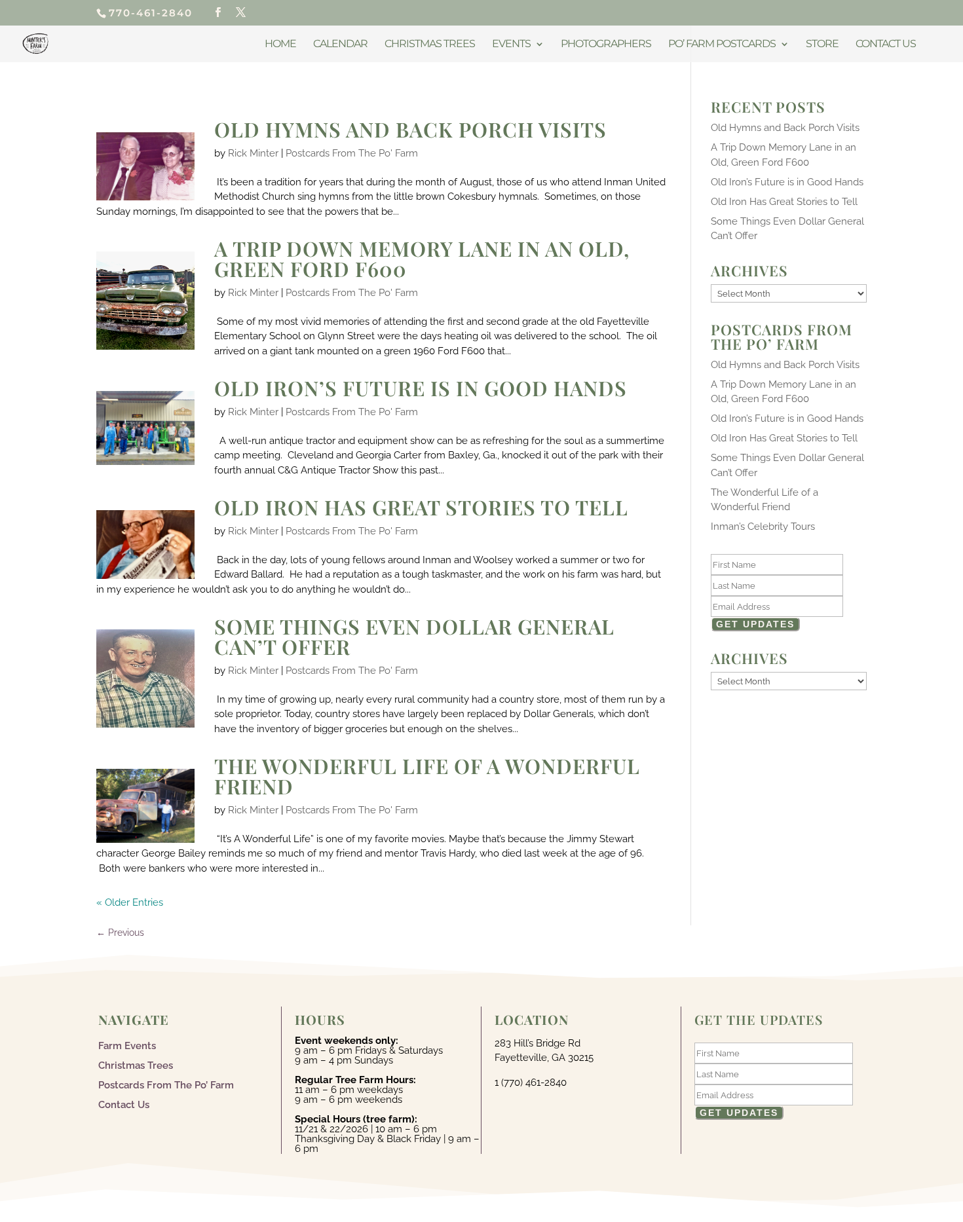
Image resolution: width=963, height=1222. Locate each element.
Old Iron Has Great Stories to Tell (421, 507)
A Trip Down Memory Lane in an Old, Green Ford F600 (422, 258)
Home (280, 44)
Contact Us (886, 44)
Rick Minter (253, 153)
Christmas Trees (430, 44)
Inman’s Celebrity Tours (763, 526)
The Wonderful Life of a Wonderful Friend (427, 776)
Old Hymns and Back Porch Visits (410, 129)
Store (822, 44)
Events (511, 44)
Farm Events (127, 1045)
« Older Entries (129, 902)
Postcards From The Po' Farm (352, 153)
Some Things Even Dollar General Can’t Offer (414, 636)
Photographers (606, 44)
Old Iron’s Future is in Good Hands (420, 387)
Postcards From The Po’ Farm (166, 1084)
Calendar (340, 44)
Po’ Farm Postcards (722, 44)
